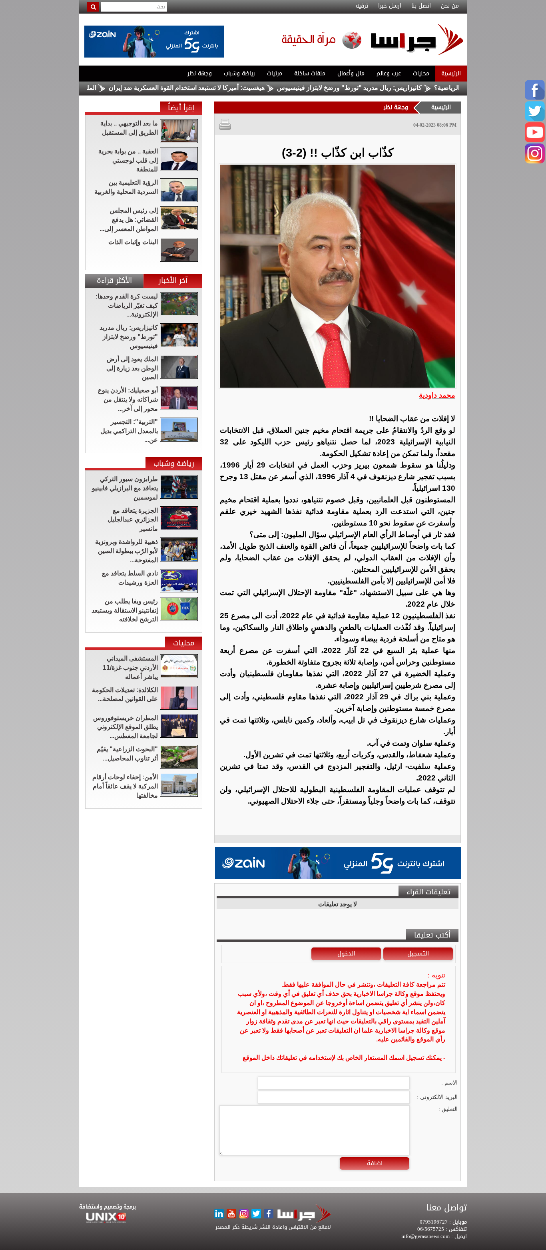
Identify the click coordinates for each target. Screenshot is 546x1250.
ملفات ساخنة (309, 73)
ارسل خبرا (389, 6)
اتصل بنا (421, 6)
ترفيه (362, 6)
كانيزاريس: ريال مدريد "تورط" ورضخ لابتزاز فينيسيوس (379, 87)
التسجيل (418, 953)
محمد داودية (437, 395)
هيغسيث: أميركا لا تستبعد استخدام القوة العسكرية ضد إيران (217, 87)
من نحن (450, 6)
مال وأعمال (351, 73)
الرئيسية (451, 73)
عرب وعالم (389, 73)
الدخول (346, 953)
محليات (421, 73)
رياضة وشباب (239, 73)
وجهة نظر (199, 73)
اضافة (375, 1163)
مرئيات (274, 73)
